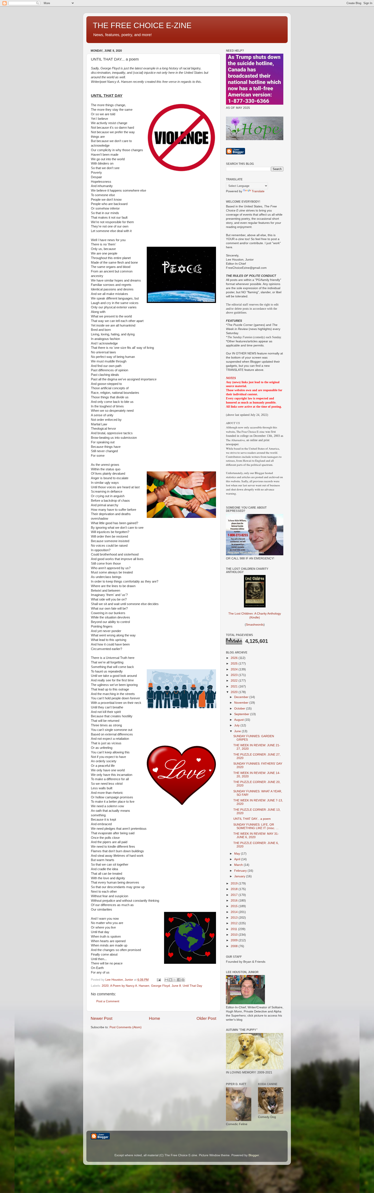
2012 (235, 923)
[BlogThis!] (170, 980)
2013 (235, 917)
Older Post (206, 1018)
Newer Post (101, 1018)
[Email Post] (158, 979)
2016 (235, 900)
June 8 (176, 985)
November (241, 702)
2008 (235, 946)
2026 (235, 658)
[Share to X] (174, 980)
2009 (235, 940)
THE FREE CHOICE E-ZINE (142, 25)
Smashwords (255, 624)
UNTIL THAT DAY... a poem (252, 818)
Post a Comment (107, 1001)
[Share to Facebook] (179, 980)
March (239, 864)
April (237, 859)
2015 (235, 906)
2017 (235, 895)
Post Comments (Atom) (126, 1027)
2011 (234, 929)
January (240, 876)
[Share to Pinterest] (183, 980)
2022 (235, 680)
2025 (235, 663)
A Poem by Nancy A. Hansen (129, 985)
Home (154, 1018)
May (237, 853)
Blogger (253, 1155)
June (238, 731)
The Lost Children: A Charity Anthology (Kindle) (254, 615)
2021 (235, 686)
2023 (235, 675)
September (242, 714)
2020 (105, 985)
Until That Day (192, 985)
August (239, 719)
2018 (235, 889)
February (241, 870)
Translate (258, 191)
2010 (235, 934)
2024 (235, 669)
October (240, 708)
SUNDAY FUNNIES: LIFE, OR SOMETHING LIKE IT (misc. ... (256, 826)
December (241, 697)
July (237, 725)
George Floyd (160, 985)
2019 (235, 883)
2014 (235, 912)
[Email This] (166, 980)
